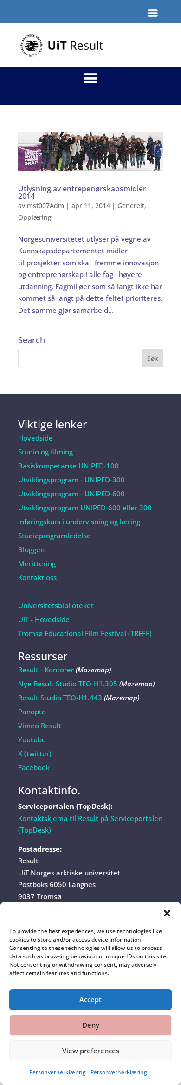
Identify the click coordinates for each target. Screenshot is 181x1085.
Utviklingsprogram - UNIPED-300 (71, 479)
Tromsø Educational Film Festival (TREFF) (85, 633)
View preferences (90, 1050)
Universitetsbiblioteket (56, 605)
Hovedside (35, 437)
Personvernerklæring (57, 1072)
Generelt (130, 205)
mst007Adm (45, 205)
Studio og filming (45, 451)
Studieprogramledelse (54, 535)
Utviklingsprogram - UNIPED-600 (71, 493)
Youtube (32, 739)
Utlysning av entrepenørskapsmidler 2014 (82, 192)
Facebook (34, 767)
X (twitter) (35, 753)
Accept (90, 999)
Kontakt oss (37, 577)
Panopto (32, 711)
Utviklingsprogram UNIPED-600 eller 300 (85, 507)
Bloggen (31, 549)
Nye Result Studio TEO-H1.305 (67, 683)
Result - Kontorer (46, 669)
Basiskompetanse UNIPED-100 (68, 465)
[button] (167, 913)
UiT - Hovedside (44, 619)
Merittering (37, 563)
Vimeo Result (39, 725)
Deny (90, 1025)
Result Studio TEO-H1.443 (60, 697)
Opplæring (35, 217)
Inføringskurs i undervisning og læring (79, 521)
